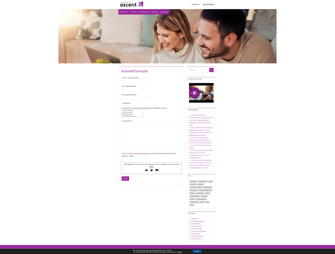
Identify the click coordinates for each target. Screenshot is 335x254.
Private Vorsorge (196, 229)
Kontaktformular (208, 4)
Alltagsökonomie (207, 187)
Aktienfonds (193, 184)
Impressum (155, 12)
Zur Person (134, 12)
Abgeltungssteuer (202, 181)
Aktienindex (200, 184)
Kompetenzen (124, 12)
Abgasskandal (193, 181)
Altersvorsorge (193, 190)
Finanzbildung (195, 224)
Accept (197, 251)
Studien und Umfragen (198, 231)
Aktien (210, 181)
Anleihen (207, 193)
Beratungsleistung (194, 201)
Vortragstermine (144, 12)
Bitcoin (202, 201)
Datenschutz (164, 12)
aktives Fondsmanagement (196, 187)
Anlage (192, 193)
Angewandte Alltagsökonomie (205, 190)
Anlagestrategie (199, 193)
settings (179, 252)
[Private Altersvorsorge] (132, 116)
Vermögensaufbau (197, 236)
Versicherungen (196, 239)
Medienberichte (196, 226)
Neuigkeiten (195, 4)
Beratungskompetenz (198, 221)
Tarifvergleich (195, 234)
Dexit (207, 201)
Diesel (192, 204)
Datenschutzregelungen (141, 153)
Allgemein (194, 219)
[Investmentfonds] (132, 112)
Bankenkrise (204, 196)
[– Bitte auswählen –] (132, 110)
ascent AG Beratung (195, 196)
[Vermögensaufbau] (132, 114)
